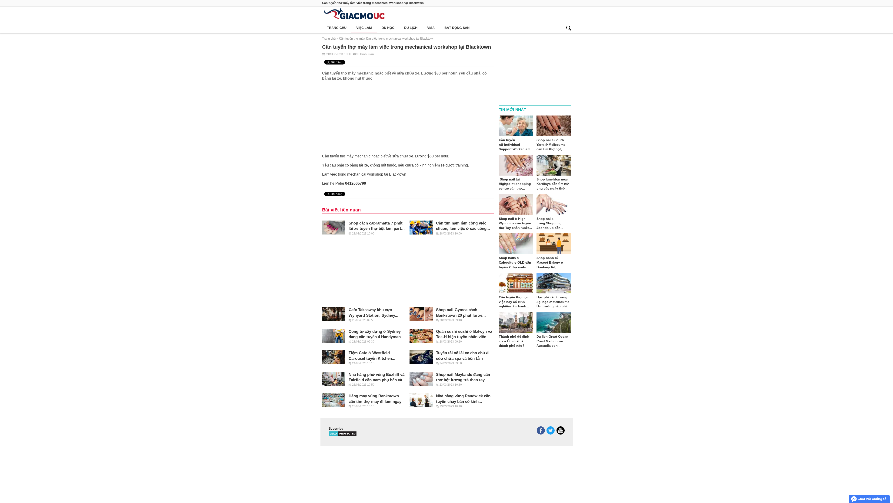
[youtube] (560, 430)
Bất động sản (457, 28)
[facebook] (541, 430)
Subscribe (336, 428)
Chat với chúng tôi (872, 499)
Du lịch (410, 28)
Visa (431, 28)
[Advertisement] (408, 115)
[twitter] (550, 430)
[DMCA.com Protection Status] (343, 435)
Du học (388, 28)
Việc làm (364, 28)
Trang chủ (337, 28)
